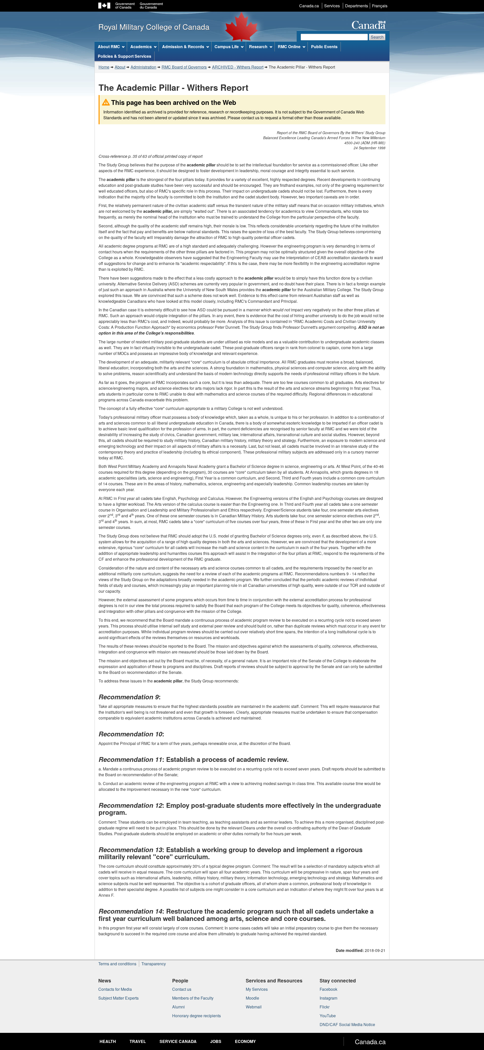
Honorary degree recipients (196, 1015)
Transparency (153, 964)
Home (104, 67)
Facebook (328, 989)
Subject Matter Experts (118, 998)
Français (379, 6)
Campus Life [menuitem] (227, 46)
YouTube (328, 1015)
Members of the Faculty (193, 998)
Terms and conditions (117, 964)
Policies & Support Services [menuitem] (124, 56)
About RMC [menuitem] (109, 46)
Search (377, 37)
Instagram (328, 998)
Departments (356, 6)
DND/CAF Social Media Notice (347, 1024)
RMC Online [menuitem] (289, 46)
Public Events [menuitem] (324, 46)
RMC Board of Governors (184, 67)
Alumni (178, 1007)
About (120, 67)
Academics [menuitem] (141, 46)
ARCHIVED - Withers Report (237, 67)
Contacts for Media (115, 989)
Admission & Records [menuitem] (183, 46)
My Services (257, 989)
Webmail (254, 1007)
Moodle (252, 998)
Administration (143, 67)
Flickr (324, 1007)
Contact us (181, 989)
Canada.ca (309, 6)
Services (332, 6)
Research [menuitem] (258, 46)
